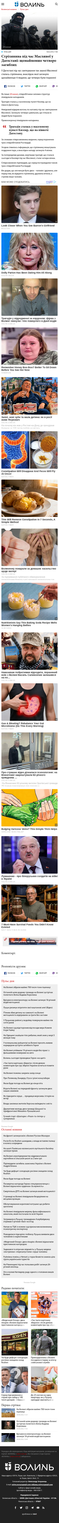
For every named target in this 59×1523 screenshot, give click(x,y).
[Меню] (2, 4)
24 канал (14, 94)
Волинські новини (9, 9)
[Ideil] (29, 1514)
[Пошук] (56, 4)
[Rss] (44, 1508)
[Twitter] (21, 1508)
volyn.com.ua (21, 1454)
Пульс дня (24, 9)
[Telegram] (32, 1508)
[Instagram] (27, 1508)
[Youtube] (38, 1508)
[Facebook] (15, 1508)
